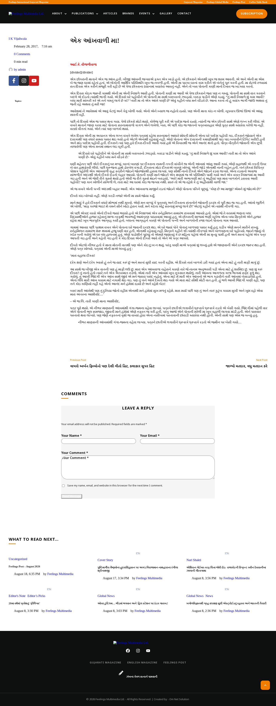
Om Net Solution (179, 699)
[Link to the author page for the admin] (11, 70)
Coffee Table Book (258, 2)
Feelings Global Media (218, 2)
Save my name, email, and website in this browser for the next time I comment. (115, 485)
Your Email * (150, 436)
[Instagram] (24, 81)
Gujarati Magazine (193, 2)
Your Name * (71, 436)
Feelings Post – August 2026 (24, 566)
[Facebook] (128, 651)
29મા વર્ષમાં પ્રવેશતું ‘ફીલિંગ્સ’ (24, 603)
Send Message (71, 496)
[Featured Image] (138, 553)
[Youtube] (34, 81)
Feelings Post (239, 2)
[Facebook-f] (14, 81)
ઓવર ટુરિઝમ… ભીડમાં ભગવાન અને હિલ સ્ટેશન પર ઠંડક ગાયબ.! (133, 603)
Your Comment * (74, 453)
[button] (65, 14)
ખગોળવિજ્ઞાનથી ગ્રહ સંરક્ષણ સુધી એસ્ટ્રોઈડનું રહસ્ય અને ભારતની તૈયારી (226, 603)
